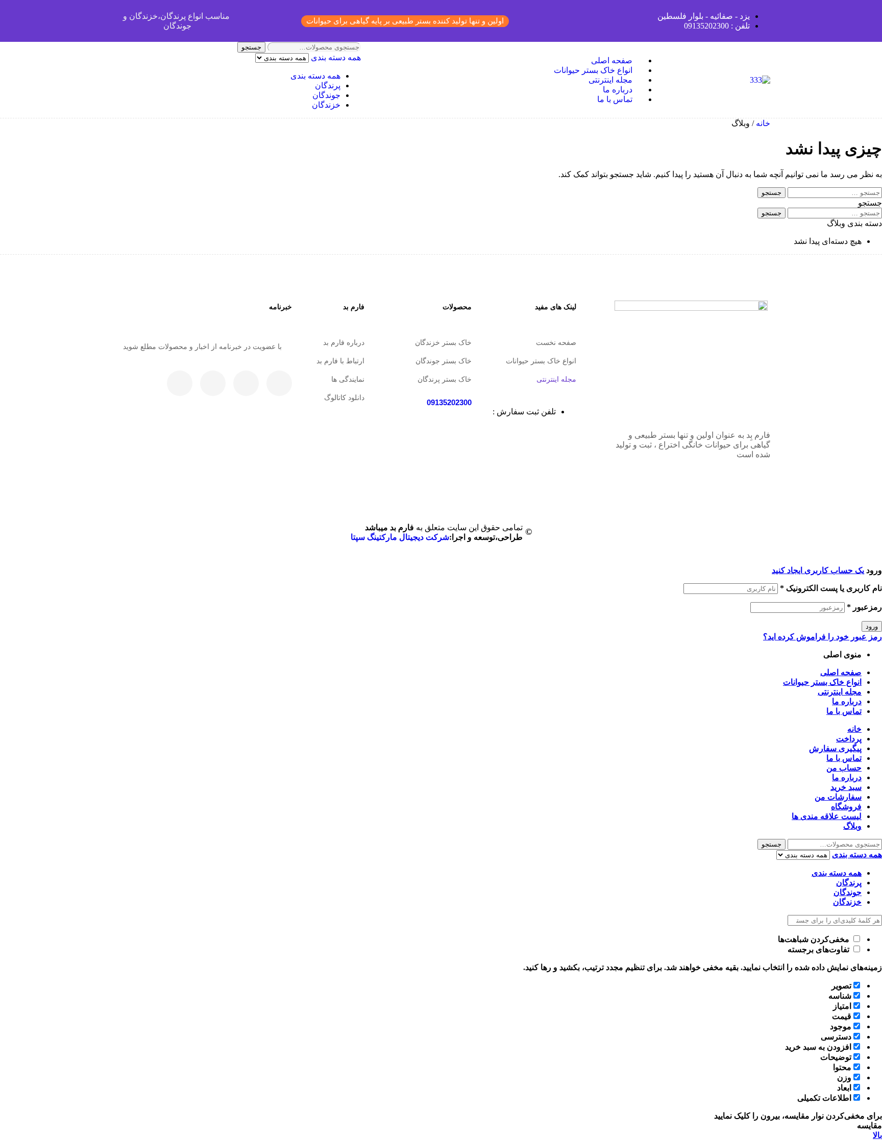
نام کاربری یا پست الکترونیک (831, 588)
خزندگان (326, 105)
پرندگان (327, 85)
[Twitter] (246, 383)
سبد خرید (846, 787)
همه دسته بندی (315, 75)
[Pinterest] (179, 383)
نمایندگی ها (347, 379)
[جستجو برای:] (834, 192)
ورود (872, 626)
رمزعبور (864, 607)
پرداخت (849, 738)
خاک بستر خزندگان (443, 342)
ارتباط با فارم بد (340, 361)
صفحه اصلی (841, 672)
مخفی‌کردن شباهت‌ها (814, 939)
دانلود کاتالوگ (344, 397)
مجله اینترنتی (556, 379)
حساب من (844, 767)
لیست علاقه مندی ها (827, 816)
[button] (405, 21)
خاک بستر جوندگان (443, 361)
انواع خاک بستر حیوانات (541, 361)
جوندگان (326, 95)
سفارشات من (838, 796)
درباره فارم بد (343, 342)
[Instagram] (213, 383)
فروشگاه (846, 806)
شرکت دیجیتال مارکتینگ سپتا (400, 537)
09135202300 (449, 402)
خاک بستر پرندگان (445, 379)
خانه (763, 123)
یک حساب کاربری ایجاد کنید (818, 570)
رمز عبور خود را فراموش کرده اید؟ (822, 636)
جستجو (251, 47)
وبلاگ (852, 826)
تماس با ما (844, 711)
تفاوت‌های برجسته (819, 949)
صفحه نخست (556, 342)
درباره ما (847, 701)
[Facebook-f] (279, 383)
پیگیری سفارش (835, 748)
